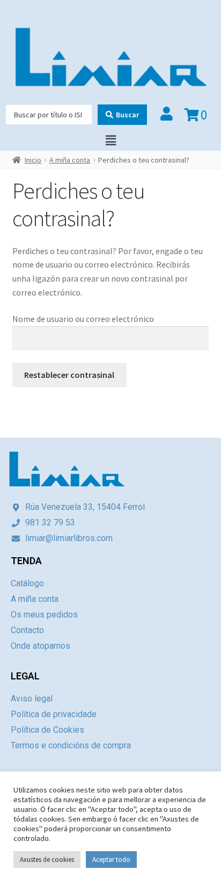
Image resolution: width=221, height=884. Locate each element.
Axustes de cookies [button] (47, 859)
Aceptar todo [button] (111, 859)
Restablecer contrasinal (69, 374)
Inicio (33, 160)
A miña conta (69, 160)
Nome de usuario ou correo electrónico (83, 318)
